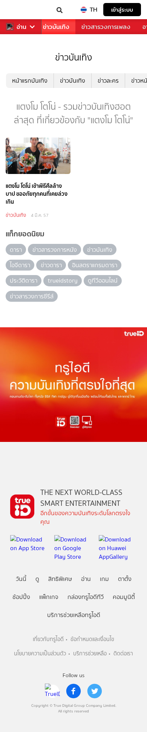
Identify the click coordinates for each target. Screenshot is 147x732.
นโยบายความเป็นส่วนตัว (40, 654)
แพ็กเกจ (48, 597)
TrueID (21, 9)
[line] (52, 691)
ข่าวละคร (108, 80)
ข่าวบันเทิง (56, 27)
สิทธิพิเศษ (60, 579)
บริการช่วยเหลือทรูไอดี (73, 615)
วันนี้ (21, 579)
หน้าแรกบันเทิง (29, 80)
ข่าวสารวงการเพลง (105, 27)
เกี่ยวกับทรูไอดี (48, 639)
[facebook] (73, 691)
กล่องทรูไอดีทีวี (85, 597)
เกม (104, 579)
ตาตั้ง (125, 579)
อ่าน (21, 27)
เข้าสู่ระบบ (122, 9)
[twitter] (94, 691)
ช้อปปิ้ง (21, 597)
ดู (37, 579)
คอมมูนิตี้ (124, 597)
